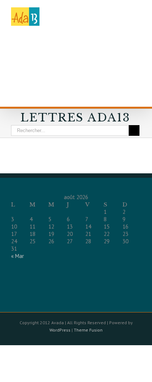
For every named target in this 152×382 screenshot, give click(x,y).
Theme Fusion (88, 330)
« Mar (17, 255)
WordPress (59, 330)
